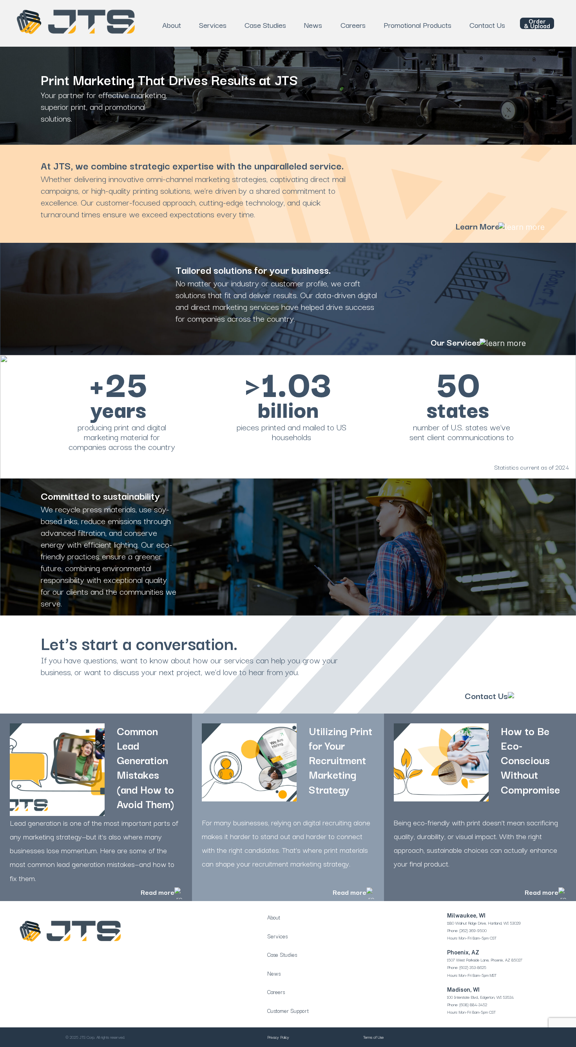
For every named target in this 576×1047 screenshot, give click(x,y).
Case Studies (265, 25)
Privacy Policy (278, 1037)
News (313, 25)
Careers (353, 25)
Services (212, 25)
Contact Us (487, 25)
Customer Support (288, 1010)
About (171, 25)
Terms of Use (373, 1037)
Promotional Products (417, 25)
